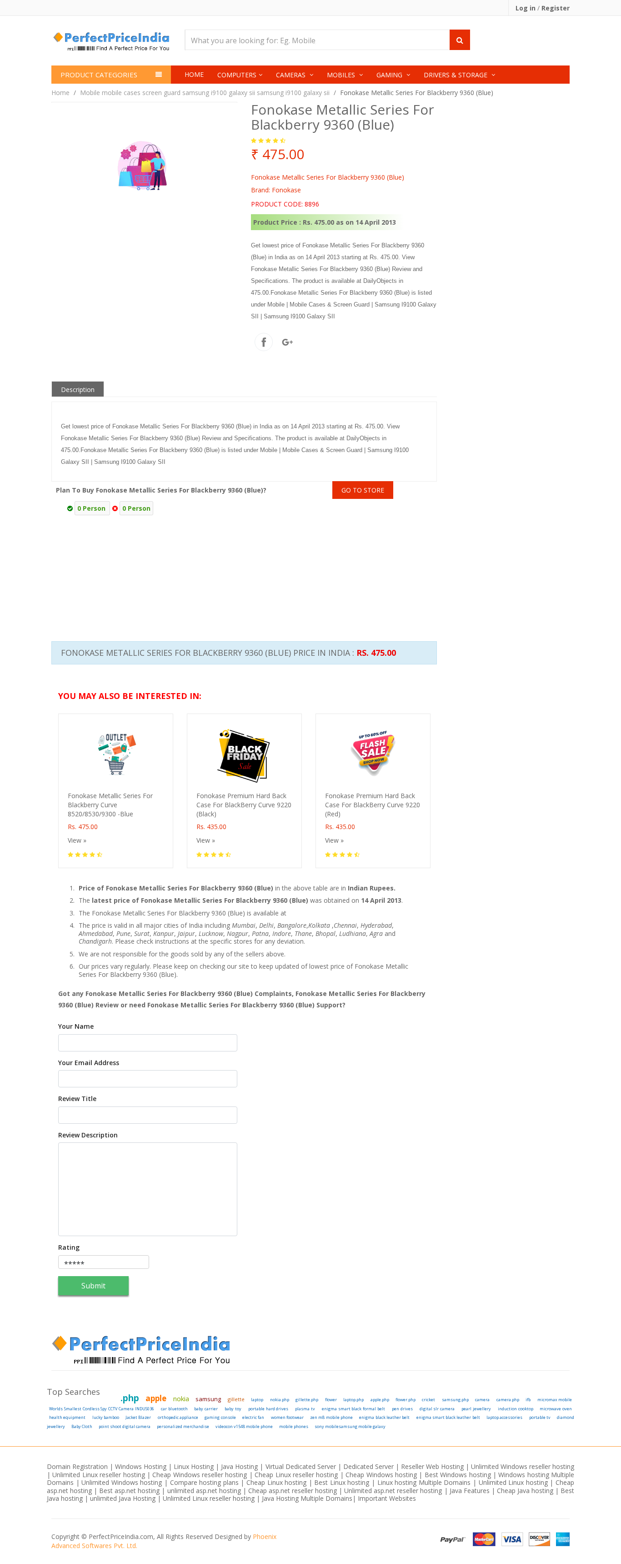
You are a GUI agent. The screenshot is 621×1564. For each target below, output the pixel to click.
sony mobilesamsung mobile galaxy (350, 1426)
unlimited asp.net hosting (205, 1490)
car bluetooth (174, 1409)
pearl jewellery (476, 1409)
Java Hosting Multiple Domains (307, 1498)
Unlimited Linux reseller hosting (98, 1474)
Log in (526, 8)
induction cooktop (515, 1409)
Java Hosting (239, 1466)
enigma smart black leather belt (448, 1417)
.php (129, 1398)
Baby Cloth (81, 1426)
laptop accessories (504, 1417)
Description (78, 389)
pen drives (402, 1409)
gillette (236, 1399)
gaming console (220, 1417)
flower (331, 1400)
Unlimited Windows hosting (122, 1482)
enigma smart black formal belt (353, 1409)
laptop (257, 1400)
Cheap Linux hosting (276, 1482)
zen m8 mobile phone (331, 1417)
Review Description (88, 1135)
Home (194, 74)
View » (77, 840)
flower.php (406, 1400)
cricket (428, 1400)
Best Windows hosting (459, 1474)
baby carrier (206, 1409)
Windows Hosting (140, 1466)
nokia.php (279, 1400)
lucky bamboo (105, 1417)
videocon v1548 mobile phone (244, 1426)
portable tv (540, 1417)
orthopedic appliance (178, 1417)
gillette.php (306, 1400)
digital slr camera (437, 1409)
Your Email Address (88, 1063)
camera (482, 1400)
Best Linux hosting (342, 1482)
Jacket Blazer (138, 1417)
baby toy (233, 1409)
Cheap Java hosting (526, 1490)
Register (555, 8)
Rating (69, 1247)
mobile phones (293, 1426)
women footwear (287, 1417)
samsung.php (455, 1400)
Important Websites (387, 1498)
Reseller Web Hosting (432, 1466)
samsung (208, 1399)
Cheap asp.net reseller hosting (293, 1490)
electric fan (253, 1417)
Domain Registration (77, 1466)
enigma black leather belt (384, 1417)
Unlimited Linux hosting (513, 1482)
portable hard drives (268, 1409)
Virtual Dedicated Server (300, 1466)
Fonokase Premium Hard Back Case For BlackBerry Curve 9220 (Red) (372, 804)
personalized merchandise (183, 1426)
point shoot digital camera (124, 1426)
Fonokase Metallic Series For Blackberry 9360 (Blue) (416, 92)
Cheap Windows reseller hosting (199, 1474)
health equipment (67, 1417)
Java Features (470, 1490)
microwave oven (556, 1409)
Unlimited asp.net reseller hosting (394, 1490)
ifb (528, 1400)
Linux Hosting (194, 1466)
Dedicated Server (368, 1466)
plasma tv (305, 1409)
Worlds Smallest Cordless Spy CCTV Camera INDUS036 (101, 1409)
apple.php (380, 1400)
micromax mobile (554, 1400)
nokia (181, 1398)
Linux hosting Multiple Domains (424, 1482)
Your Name (76, 1026)
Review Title (77, 1099)
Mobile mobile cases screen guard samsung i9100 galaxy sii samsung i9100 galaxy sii (205, 92)
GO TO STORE (362, 490)
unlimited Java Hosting (122, 1498)
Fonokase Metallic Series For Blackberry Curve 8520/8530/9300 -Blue (110, 804)
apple (155, 1398)
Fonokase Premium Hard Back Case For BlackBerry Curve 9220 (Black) (243, 804)
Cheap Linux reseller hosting (296, 1474)
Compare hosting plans (204, 1482)
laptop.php (353, 1400)
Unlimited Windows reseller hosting (522, 1466)
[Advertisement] (464, 557)
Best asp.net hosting (129, 1490)
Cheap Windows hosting (382, 1474)
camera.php (507, 1400)
